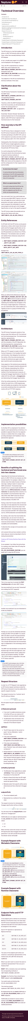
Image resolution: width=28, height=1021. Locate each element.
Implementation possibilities (8, 26)
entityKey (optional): (7, 36)
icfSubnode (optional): (8, 32)
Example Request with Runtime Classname (11, 42)
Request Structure (6, 31)
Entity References (6, 22)
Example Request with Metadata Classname (12, 40)
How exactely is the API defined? (9, 20)
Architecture (5, 24)
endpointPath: (6, 38)
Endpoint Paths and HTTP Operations (10, 44)
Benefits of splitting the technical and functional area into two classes (14, 28)
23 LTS (24, 6)
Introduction (4, 17)
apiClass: (5, 34)
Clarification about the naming (9, 18)
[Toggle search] (22, 2)
